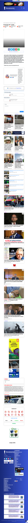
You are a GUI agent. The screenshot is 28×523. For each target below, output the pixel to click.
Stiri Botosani (6, 135)
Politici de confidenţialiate (7, 487)
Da (5, 381)
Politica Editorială (18, 464)
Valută (6, 420)
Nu (5, 382)
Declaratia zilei (6, 26)
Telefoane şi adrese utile (9, 484)
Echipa (16, 465)
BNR (11, 420)
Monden (16, 461)
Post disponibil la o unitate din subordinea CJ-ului (14, 175)
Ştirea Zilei (17, 453)
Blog (16, 460)
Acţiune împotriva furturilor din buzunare (13, 99)
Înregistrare (26, 0)
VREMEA (14, 423)
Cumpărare (16, 420)
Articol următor (6, 97)
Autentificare (22, 0)
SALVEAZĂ (21, 111)
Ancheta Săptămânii (18, 452)
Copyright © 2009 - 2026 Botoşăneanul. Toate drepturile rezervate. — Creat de (14, 521)
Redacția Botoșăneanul (12, 100)
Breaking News (17, 455)
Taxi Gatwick (21, 479)
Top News (17, 454)
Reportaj (16, 458)
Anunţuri (6, 483)
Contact (6, 482)
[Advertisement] (14, 16)
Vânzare (21, 420)
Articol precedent (8, 92)
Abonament (6, 490)
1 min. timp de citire (13, 26)
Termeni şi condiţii (8, 488)
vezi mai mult (7, 392)
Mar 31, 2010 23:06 (20, 26)
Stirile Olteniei (21, 480)
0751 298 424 (5, 455)
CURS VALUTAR (14, 418)
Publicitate (6, 481)
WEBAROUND (14, 521)
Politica (5, 303)
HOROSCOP (14, 408)
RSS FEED (6, 489)
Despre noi (6, 480)
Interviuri (16, 459)
